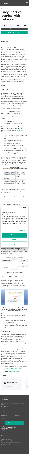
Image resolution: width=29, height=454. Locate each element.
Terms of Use (10, 440)
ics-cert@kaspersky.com (14, 371)
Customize (13, 239)
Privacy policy (4, 440)
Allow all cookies (14, 234)
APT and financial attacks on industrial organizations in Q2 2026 (11, 382)
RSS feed (5, 406)
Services (16, 412)
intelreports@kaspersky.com (15, 368)
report (19, 47)
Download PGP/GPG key (15, 423)
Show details (21, 230)
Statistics (17, 415)
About (3, 418)
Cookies (15, 440)
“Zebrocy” (3, 68)
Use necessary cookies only (14, 244)
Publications (4, 412)
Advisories (4, 415)
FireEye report (20, 130)
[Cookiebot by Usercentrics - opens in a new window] (21, 208)
